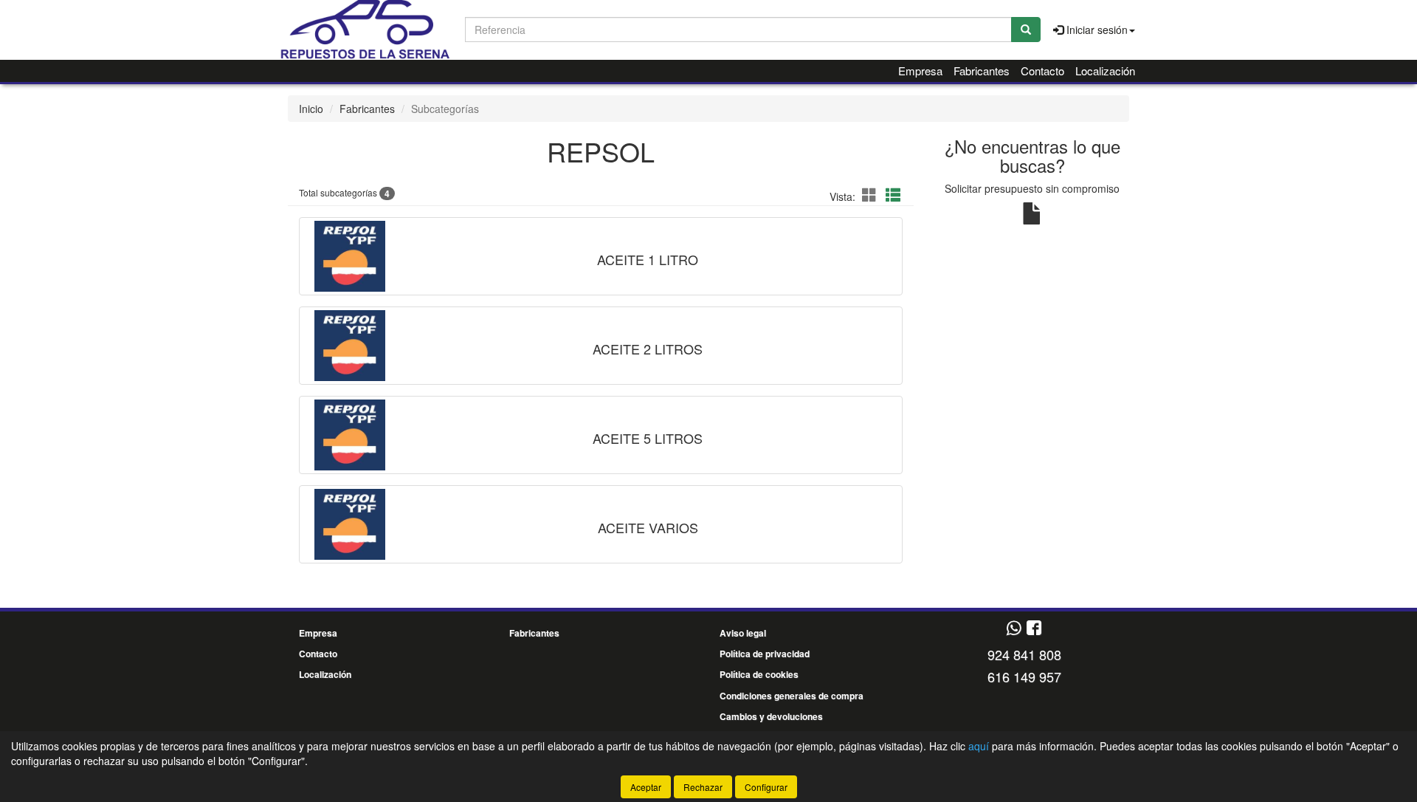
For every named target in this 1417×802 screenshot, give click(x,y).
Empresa (920, 70)
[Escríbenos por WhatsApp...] (1013, 629)
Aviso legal (743, 633)
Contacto (1042, 70)
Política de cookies (759, 674)
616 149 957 (1024, 676)
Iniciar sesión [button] (1095, 29)
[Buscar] (1026, 29)
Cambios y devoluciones (771, 716)
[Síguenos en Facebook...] (1034, 629)
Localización (1105, 70)
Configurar (766, 787)
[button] (871, 194)
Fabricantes (982, 70)
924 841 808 (1024, 654)
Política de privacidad (765, 653)
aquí (978, 745)
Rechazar (703, 787)
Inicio (311, 108)
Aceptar (645, 787)
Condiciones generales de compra (791, 695)
